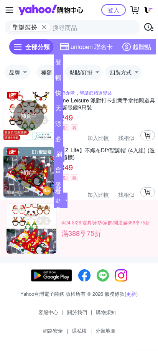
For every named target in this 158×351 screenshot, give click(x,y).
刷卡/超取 (59, 156)
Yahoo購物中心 (50, 10)
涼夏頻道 (58, 125)
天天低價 (58, 110)
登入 (113, 10)
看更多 (58, 200)
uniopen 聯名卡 (92, 46)
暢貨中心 (58, 79)
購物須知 (106, 312)
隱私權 (79, 330)
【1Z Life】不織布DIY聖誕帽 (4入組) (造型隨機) (106, 153)
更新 (131, 293)
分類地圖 (105, 330)
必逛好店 (58, 140)
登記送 (58, 64)
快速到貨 (58, 94)
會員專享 (58, 171)
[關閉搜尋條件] (44, 27)
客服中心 (48, 312)
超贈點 (142, 46)
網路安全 (53, 330)
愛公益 (58, 186)
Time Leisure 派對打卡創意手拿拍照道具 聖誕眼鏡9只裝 (106, 103)
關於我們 (77, 312)
